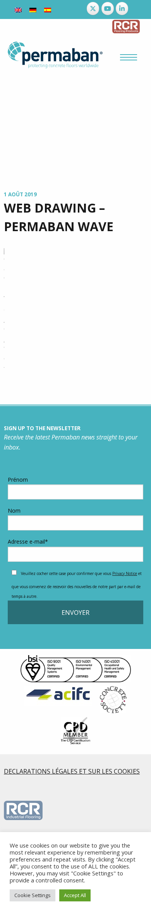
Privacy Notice (124, 573)
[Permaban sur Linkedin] (122, 8)
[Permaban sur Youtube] (107, 8)
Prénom (18, 479)
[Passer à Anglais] (18, 9)
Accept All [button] (75, 895)
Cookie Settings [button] (32, 895)
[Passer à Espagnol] (47, 9)
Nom (14, 510)
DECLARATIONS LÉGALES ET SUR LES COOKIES (72, 771)
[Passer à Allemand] (33, 9)
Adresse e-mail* (28, 541)
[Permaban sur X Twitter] (93, 8)
